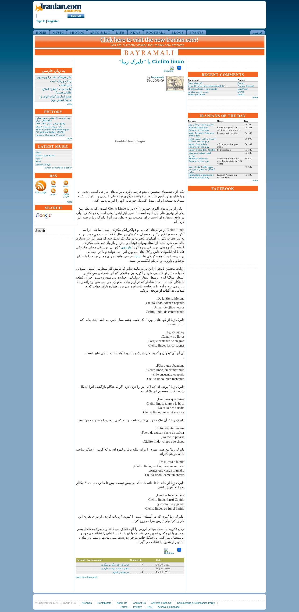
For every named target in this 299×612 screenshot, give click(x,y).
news (65, 186)
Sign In (40, 21)
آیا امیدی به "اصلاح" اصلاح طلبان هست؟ (56, 90)
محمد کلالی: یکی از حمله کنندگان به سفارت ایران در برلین (202, 169)
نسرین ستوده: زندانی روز (201, 124)
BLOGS (178, 32)
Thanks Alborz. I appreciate (202, 89)
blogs (53, 186)
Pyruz (39, 158)
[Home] (58, 12)
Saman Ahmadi (246, 86)
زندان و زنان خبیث (60, 81)
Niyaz (38, 152)
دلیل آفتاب (65, 85)
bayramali (157, 77)
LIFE (120, 32)
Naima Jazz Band (45, 155)
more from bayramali (86, 577)
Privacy (137, 606)
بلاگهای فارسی (66, 195)
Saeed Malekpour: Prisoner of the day (199, 128)
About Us (122, 602)
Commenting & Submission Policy (196, 602)
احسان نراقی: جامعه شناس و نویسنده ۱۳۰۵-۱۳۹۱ (202, 140)
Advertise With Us (161, 602)
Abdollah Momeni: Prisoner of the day (199, 159)
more (69, 138)
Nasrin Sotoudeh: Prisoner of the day (199, 145)
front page (40, 192)
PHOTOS (77, 32)
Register (53, 21)
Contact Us (139, 602)
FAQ (150, 606)
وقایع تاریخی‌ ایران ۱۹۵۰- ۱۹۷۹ (50, 123)
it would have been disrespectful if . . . (208, 86)
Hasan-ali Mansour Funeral (50, 135)
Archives (87, 602)
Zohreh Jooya (43, 164)
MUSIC (58, 32)
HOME (41, 32)
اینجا (137, 256)
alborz (241, 94)
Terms (124, 606)
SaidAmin (243, 89)
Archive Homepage (169, 606)
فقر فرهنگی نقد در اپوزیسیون (54, 77)
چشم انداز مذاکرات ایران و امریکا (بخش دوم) (56, 98)
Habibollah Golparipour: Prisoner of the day (201, 176)
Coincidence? (195, 83)
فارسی (257, 32)
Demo (241, 83)
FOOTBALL (156, 32)
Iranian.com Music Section (58, 167)
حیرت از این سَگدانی (198, 91)
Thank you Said (196, 94)
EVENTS (196, 32)
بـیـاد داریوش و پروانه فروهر (50, 126)
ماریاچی (126, 247)
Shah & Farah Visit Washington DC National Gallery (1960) (52, 130)
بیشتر (69, 103)
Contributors (104, 602)
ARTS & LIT (100, 32)
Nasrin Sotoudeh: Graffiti (202, 150)
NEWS (135, 32)
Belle (38, 161)
